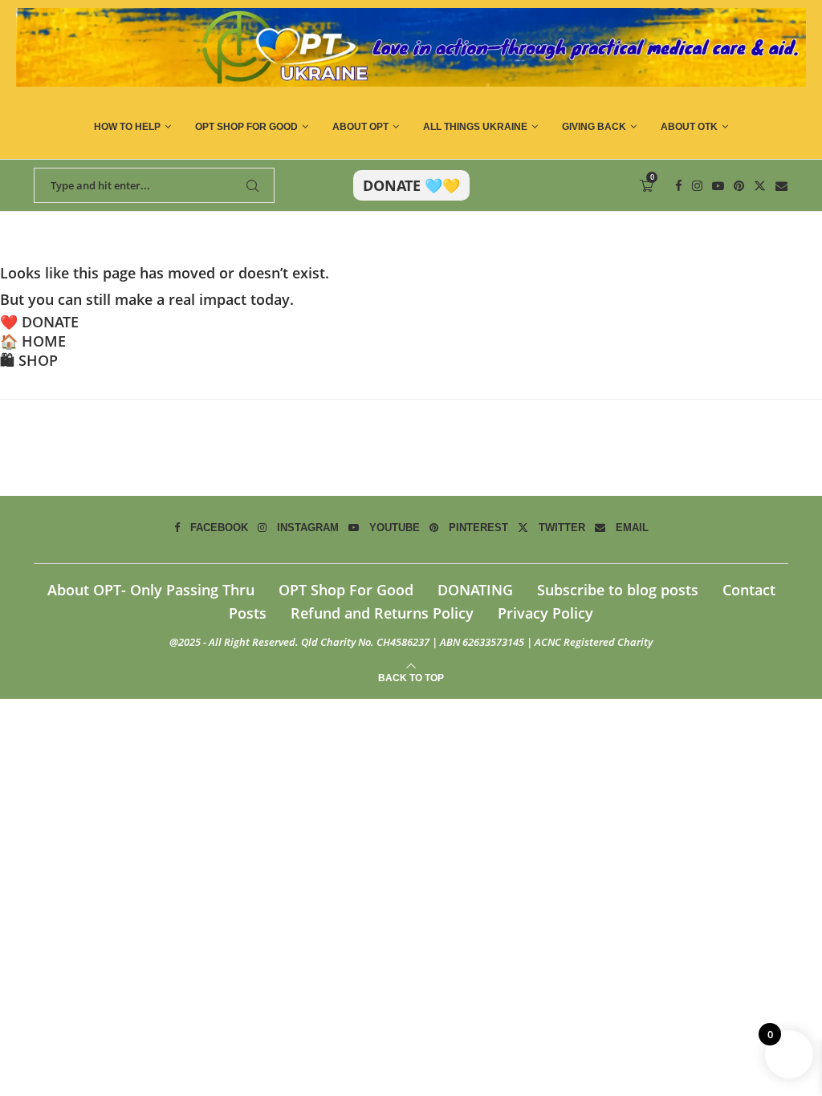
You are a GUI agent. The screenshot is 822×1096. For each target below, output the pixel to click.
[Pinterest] (739, 186)
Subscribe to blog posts (617, 589)
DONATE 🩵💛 (411, 185)
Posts (248, 613)
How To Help (127, 126)
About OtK (689, 126)
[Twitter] (760, 186)
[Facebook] (678, 186)
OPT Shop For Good (246, 126)
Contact (748, 589)
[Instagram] (697, 186)
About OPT (360, 126)
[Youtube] (718, 186)
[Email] (781, 186)
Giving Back (594, 126)
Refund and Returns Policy (382, 613)
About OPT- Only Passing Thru (150, 589)
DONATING (475, 589)
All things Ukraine (475, 126)
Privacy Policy (545, 613)
